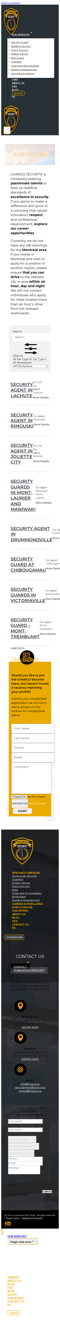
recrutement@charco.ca (30, 1087)
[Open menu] (7, 130)
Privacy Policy (13, 1218)
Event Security (19, 50)
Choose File (20, 803)
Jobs (15, 79)
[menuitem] (13, 96)
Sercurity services (26, 872)
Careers (13, 1277)
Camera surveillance (22, 73)
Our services (16, 1236)
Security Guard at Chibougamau (28, 564)
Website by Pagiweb (32, 1218)
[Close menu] (2, 1232)
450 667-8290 (30, 1027)
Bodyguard (17, 58)
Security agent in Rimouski (22, 420)
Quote (18, 93)
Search (17, 331)
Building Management (24, 69)
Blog (15, 89)
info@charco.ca (30, 1084)
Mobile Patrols (19, 54)
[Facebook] (5, 1224)
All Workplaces (22, 362)
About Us (18, 83)
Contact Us (20, 924)
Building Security (21, 46)
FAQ (14, 86)
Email (11, 1185)
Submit (22, 811)
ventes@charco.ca (30, 1091)
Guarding (16, 61)
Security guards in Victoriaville (28, 595)
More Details (41, 397)
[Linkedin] (9, 1224)
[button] (25, 355)
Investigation (22, 907)
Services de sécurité (24, 876)
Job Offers (20, 910)
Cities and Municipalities (25, 65)
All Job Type (20, 359)
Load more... (18, 647)
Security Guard (19, 42)
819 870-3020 (30, 1059)
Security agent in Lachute (22, 390)
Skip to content (10, 2)
